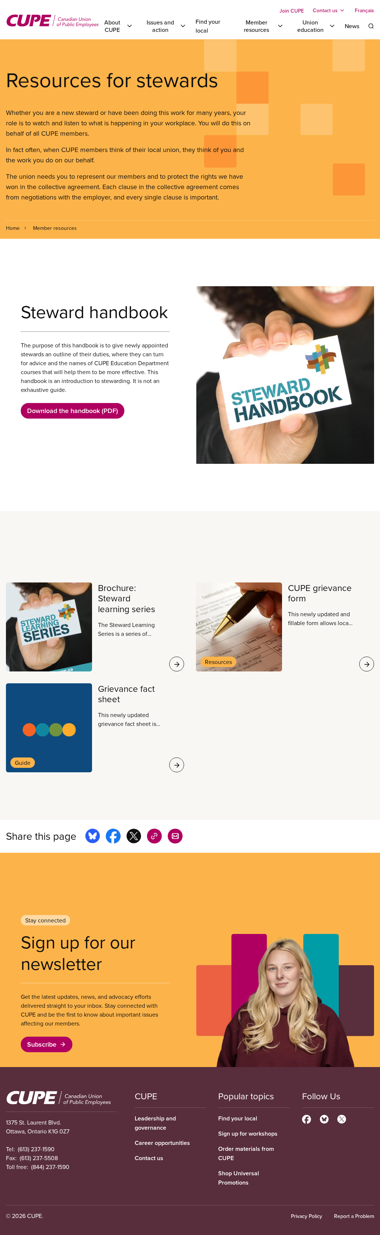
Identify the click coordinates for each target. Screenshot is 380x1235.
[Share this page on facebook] (113, 837)
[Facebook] (306, 1118)
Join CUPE (291, 10)
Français (364, 10)
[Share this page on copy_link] (154, 837)
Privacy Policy (306, 1216)
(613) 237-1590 (36, 1149)
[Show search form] (371, 26)
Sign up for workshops (248, 1133)
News (352, 26)
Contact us (149, 1158)
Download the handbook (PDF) (72, 410)
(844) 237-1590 (50, 1167)
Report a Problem (354, 1216)
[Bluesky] (324, 1118)
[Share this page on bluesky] (92, 837)
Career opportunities (162, 1143)
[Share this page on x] (134, 837)
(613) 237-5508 (39, 1158)
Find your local (237, 1118)
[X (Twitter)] (341, 1118)
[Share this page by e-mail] (175, 837)
